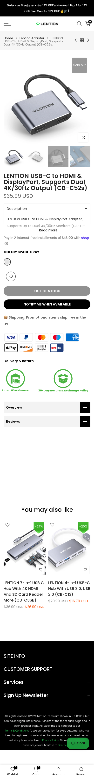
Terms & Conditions (16, 730)
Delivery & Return (19, 360)
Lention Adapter (32, 38)
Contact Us (64, 745)
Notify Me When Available (47, 304)
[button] (47, 208)
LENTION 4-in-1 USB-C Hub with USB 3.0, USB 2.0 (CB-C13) (69, 588)
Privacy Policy (50, 740)
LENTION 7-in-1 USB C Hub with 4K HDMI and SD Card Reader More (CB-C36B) (24, 591)
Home (8, 38)
